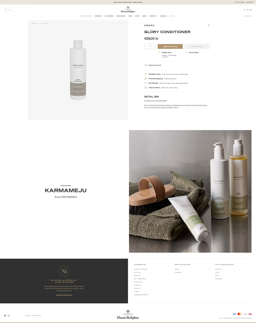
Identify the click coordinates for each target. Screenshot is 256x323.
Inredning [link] (121, 16)
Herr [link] (137, 16)
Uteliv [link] (173, 16)
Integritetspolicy (36, 315)
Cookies (136, 291)
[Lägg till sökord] (6, 10)
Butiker (217, 272)
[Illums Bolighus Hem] (128, 9)
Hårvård (46, 23)
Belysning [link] (109, 16)
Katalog (177, 269)
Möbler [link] (98, 16)
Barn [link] (144, 16)
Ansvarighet (218, 279)
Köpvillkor (137, 288)
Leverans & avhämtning (141, 269)
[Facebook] (5, 316)
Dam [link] (130, 16)
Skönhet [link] (153, 16)
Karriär (217, 275)
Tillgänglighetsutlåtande (141, 295)
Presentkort (178, 272)
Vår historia (218, 269)
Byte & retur (137, 272)
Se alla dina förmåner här (64, 295)
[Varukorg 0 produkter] (251, 10)
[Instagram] (9, 316)
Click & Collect (138, 282)
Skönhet (34, 23)
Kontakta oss (137, 285)
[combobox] (16, 10)
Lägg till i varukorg (170, 46)
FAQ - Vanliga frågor (140, 279)
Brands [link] (163, 16)
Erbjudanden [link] (86, 16)
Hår (40, 23)
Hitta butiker (240, 2)
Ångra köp (137, 275)
